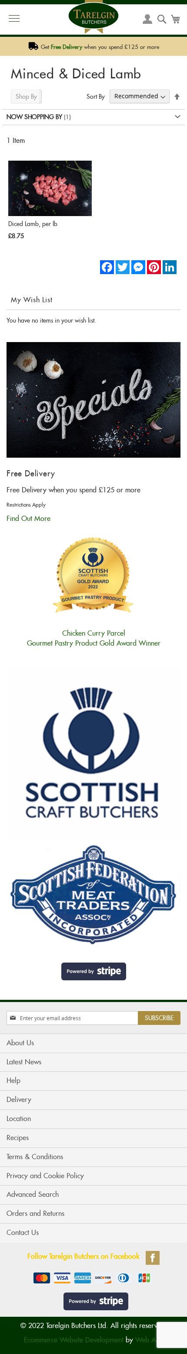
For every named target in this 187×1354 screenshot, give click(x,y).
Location (19, 1118)
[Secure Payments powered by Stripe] (93, 971)
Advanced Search (33, 1194)
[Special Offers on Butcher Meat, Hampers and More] (93, 455)
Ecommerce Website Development (74, 1339)
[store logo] (93, 17)
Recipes (18, 1137)
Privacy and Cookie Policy (45, 1175)
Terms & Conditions (35, 1156)
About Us (20, 1042)
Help (13, 1080)
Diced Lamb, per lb (32, 224)
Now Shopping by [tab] (34, 117)
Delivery (19, 1099)
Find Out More (28, 518)
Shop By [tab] (26, 96)
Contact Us (23, 1232)
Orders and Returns (35, 1213)
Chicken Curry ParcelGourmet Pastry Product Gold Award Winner (93, 638)
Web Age (149, 1339)
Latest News (24, 1061)
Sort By (96, 96)
